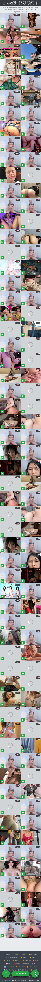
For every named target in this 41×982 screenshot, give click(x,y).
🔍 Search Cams (31, 976)
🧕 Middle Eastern (12, 957)
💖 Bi (33, 964)
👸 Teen (32, 957)
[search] (35, 974)
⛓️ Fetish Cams (23, 970)
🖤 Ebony (15, 954)
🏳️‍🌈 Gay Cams (20, 967)
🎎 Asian (7, 954)
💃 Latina (23, 954)
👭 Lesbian (26, 964)
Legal (37, 980)
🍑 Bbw (35, 960)
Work (18, 980)
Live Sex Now (20, 974)
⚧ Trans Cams (32, 967)
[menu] (6, 974)
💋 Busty (17, 964)
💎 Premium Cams (10, 970)
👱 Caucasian (32, 954)
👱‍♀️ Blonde (6, 960)
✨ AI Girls (33, 970)
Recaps (23, 980)
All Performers (31, 980)
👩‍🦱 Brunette (16, 960)
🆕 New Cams (9, 967)
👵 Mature (24, 957)
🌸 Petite (9, 964)
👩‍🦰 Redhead (26, 960)
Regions (14, 980)
